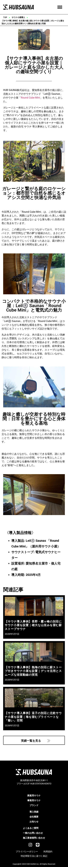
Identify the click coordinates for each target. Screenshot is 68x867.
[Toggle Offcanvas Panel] (60, 7)
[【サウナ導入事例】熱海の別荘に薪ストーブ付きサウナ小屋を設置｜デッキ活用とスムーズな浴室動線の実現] (34, 652)
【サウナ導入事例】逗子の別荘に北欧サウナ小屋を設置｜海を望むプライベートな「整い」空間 (33, 716)
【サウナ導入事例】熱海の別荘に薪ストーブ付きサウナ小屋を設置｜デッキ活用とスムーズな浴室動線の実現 (33, 671)
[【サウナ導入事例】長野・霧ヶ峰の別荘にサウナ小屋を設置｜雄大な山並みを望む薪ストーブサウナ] (34, 606)
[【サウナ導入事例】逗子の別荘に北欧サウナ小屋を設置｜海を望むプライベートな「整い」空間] (34, 697)
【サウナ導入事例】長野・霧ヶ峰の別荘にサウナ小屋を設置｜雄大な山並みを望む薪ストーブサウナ (33, 625)
